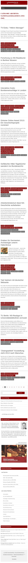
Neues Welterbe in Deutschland (7, 403)
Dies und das (5, 500)
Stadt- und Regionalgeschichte (7, 109)
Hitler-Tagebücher (16, 194)
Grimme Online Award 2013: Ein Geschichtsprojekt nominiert (13, 122)
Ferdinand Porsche (16, 49)
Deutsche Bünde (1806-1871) (9, 486)
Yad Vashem (14, 308)
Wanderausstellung (16, 377)
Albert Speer (3, 49)
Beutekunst (7, 81)
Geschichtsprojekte (5, 107)
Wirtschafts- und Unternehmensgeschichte (9, 47)
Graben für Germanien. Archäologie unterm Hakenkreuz (11, 242)
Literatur (4, 514)
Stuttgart (18, 155)
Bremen (8, 271)
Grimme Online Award (5, 155)
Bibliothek (6, 341)
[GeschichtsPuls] (14, 4)
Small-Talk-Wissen (4, 192)
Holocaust (18, 306)
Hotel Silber (13, 155)
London (7, 111)
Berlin (2, 81)
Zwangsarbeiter (11, 379)
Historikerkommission (16, 231)
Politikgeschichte (18, 227)
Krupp (10, 51)
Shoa (10, 308)
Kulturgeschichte (18, 77)
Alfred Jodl (9, 49)
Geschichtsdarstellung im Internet (7, 306)
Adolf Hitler (3, 194)
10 (23, 387)
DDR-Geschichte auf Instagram (7, 405)
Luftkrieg (11, 111)
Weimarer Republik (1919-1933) (7, 153)
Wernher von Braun (20, 51)
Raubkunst (23, 81)
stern (9, 196)
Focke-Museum (14, 271)
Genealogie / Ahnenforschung (9, 498)
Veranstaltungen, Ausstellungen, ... (8, 269)
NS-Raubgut (17, 81)
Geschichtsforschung (9, 77)
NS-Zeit (13, 51)
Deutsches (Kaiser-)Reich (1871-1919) (10, 484)
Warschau (23, 377)
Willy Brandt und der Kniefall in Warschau (15, 533)
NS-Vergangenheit (19, 341)
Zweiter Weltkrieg (4, 113)
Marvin (2, 535)
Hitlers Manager (4, 51)
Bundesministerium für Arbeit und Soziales (9, 229)
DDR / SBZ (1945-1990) (7, 477)
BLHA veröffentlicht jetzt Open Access (8, 407)
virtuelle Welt (23, 155)
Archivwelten (7, 188)
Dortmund (9, 377)
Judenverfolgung (4, 308)
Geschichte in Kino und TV (10, 43)
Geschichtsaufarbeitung (5, 231)
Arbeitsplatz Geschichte (9, 265)
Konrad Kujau (3, 196)
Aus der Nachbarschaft (9, 105)
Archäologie (3, 271)
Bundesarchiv (9, 194)
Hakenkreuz (3, 273)
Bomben (2, 111)
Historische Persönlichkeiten (8, 511)
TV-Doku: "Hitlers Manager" (12, 28)
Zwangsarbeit (3, 379)
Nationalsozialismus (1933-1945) (7, 45)
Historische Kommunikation (8, 509)
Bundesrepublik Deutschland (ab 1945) (18, 188)
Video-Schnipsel (6, 520)
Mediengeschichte (4, 190)
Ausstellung (3, 377)
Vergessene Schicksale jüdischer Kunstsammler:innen (11, 401)
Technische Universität (5, 343)
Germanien (21, 271)
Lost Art (11, 81)
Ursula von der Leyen (5, 233)
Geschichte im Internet (19, 105)
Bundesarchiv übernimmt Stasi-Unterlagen (9, 409)
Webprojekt (16, 111)
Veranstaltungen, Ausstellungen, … (10, 518)
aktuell (2, 43)
